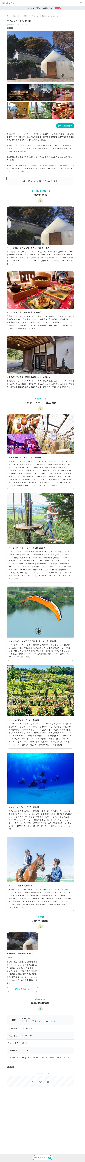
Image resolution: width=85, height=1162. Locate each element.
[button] (42, 8)
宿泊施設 (16, 16)
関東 (25, 16)
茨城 (33, 16)
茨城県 (11, 1067)
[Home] (8, 16)
